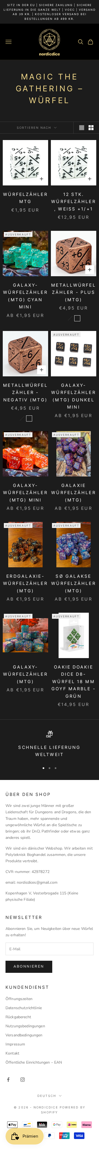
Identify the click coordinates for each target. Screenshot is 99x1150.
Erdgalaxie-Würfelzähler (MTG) (25, 583)
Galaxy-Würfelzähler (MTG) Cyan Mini (25, 296)
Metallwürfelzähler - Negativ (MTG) (25, 392)
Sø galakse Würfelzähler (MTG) (73, 583)
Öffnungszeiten (19, 998)
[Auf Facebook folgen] (8, 1079)
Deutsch (46, 1096)
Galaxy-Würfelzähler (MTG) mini (25, 493)
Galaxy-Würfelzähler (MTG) (25, 674)
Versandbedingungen (24, 1035)
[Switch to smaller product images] (91, 127)
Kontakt (12, 1053)
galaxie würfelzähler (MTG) (73, 493)
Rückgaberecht (18, 1017)
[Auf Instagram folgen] (22, 1079)
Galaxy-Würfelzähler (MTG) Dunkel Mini (73, 396)
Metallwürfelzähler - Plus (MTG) (73, 292)
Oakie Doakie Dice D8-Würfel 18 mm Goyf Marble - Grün (73, 681)
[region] (49, 745)
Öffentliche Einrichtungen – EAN (34, 1062)
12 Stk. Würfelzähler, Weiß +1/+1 (73, 202)
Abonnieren (28, 966)
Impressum (15, 1044)
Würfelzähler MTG (25, 198)
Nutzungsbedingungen (25, 1026)
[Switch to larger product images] (81, 127)
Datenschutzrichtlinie (24, 1008)
